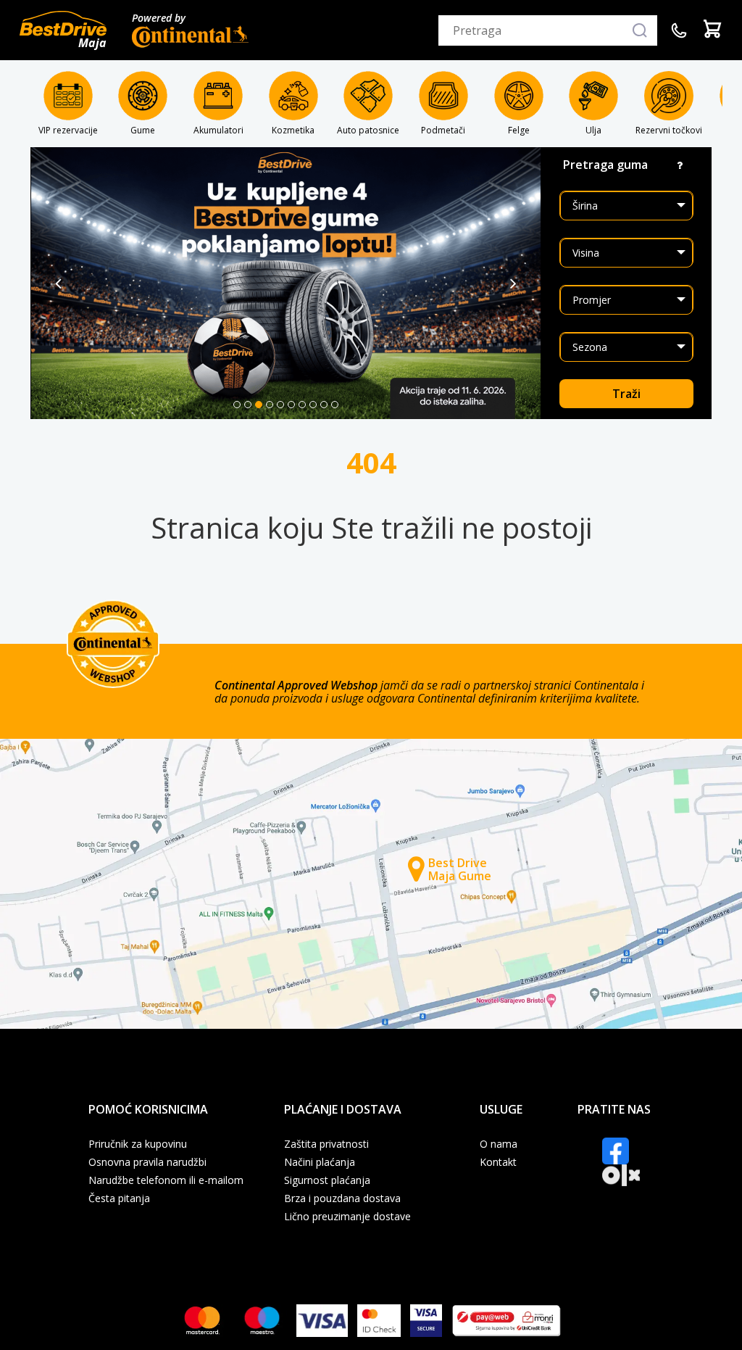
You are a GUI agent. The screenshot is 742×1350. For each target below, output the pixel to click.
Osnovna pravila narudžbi (147, 1162)
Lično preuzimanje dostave (347, 1216)
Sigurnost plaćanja (327, 1180)
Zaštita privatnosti (326, 1144)
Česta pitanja (119, 1198)
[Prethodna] (58, 283)
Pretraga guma (605, 164)
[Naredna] (513, 283)
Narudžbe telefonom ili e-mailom (165, 1180)
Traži (626, 394)
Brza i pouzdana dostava (342, 1198)
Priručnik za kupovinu (137, 1144)
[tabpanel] (285, 283)
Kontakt (498, 1162)
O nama (498, 1144)
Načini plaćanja (319, 1162)
